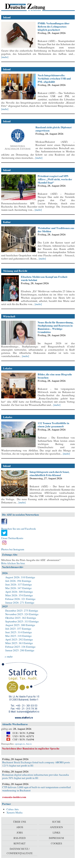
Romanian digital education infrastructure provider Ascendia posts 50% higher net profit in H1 (35, 776)
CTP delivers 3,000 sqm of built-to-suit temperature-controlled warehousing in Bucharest (36, 788)
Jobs (20, 832)
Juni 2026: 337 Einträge (18, 584)
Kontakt (20, 843)
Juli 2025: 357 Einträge (18, 628)
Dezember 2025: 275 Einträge (21, 610)
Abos (19, 827)
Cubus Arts (12, 809)
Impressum (56, 838)
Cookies (56, 843)
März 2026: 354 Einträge (19, 595)
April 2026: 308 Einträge (19, 591)
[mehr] (4, 57)
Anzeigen (56, 827)
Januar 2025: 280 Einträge (19, 650)
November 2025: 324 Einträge (22, 614)
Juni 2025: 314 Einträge (18, 632)
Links (56, 832)
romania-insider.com (14, 797)
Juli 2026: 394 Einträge (18, 580)
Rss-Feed (20, 838)
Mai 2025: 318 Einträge (18, 635)
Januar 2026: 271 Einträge (19, 602)
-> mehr (8, 656)
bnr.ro (29, 743)
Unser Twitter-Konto (12, 538)
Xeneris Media (14, 812)
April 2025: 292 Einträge (19, 639)
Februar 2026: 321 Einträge (20, 598)
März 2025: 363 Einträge (19, 643)
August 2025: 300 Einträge (20, 625)
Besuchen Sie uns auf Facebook (18, 528)
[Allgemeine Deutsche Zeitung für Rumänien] (29, 7)
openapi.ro (20, 743)
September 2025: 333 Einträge (22, 621)
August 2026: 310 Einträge (20, 577)
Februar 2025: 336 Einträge (20, 646)
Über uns (19, 821)
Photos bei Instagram (12, 549)
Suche (56, 821)
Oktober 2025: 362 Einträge (20, 617)
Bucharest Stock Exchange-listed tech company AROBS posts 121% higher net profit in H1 (36, 763)
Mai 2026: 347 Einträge (18, 588)
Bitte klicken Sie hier (13, 563)
